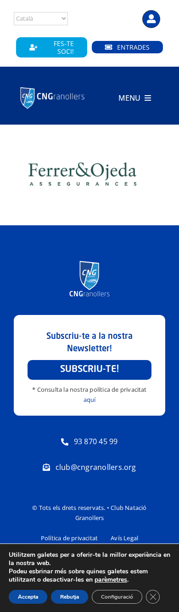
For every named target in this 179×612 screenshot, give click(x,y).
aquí (90, 399)
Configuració (117, 597)
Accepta (28, 597)
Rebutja (69, 597)
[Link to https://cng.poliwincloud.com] (151, 19)
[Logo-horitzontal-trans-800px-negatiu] (52, 88)
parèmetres (111, 580)
